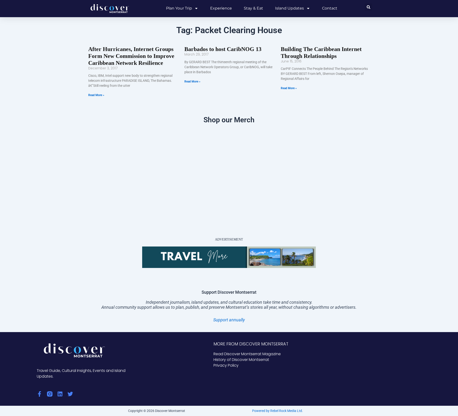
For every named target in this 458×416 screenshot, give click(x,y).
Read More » (96, 95)
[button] (368, 7)
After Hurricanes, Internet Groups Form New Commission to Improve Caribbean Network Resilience (131, 56)
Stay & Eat (253, 8)
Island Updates (289, 8)
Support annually (229, 319)
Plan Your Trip (179, 8)
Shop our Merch (229, 120)
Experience (221, 8)
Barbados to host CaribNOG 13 (222, 49)
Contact (329, 8)
